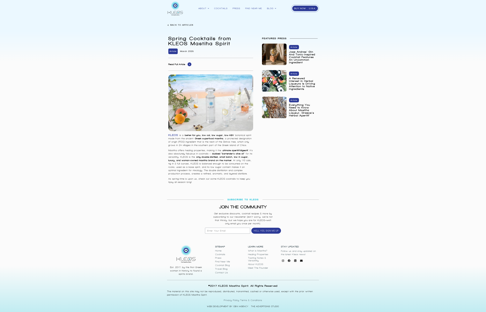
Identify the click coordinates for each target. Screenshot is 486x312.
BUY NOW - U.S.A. (305, 8)
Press (236, 8)
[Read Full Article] (189, 64)
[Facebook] (289, 261)
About (202, 8)
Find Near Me (253, 8)
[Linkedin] (295, 261)
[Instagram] (283, 261)
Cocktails (221, 8)
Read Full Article (176, 64)
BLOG (270, 8)
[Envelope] (301, 261)
